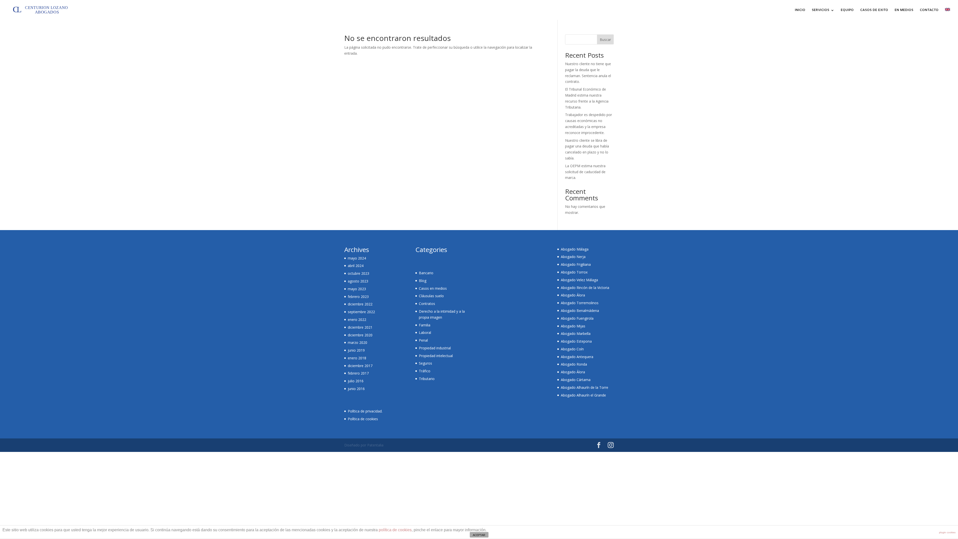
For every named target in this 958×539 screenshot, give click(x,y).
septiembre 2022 (361, 311)
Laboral (425, 332)
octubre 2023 (358, 273)
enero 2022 (357, 319)
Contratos (427, 303)
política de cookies (395, 530)
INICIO (800, 10)
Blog (422, 280)
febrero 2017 (358, 373)
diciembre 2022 (360, 304)
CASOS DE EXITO (874, 10)
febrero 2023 (358, 296)
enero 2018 (357, 358)
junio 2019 (356, 350)
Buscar (605, 39)
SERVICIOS (820, 10)
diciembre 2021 (360, 327)
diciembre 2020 (360, 335)
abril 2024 (355, 265)
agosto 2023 (358, 281)
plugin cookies (947, 532)
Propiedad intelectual (436, 355)
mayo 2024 (357, 258)
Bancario (426, 272)
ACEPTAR (479, 535)
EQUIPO (847, 10)
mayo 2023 (357, 288)
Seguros (425, 363)
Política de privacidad (365, 411)
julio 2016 (355, 381)
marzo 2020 (357, 342)
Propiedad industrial (435, 348)
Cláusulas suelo (431, 295)
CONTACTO (929, 10)
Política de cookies (363, 418)
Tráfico (424, 371)
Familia (424, 325)
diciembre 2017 (360, 365)
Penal (423, 340)
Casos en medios (433, 288)
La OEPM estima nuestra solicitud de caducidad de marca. (585, 171)
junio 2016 (356, 388)
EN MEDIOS (904, 10)
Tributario (427, 378)
